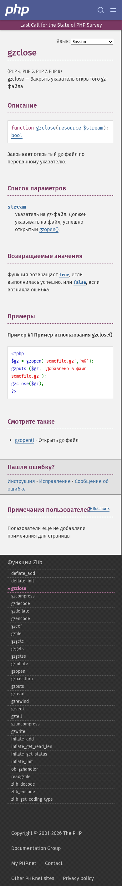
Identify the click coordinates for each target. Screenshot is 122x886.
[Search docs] (100, 10)
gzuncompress (25, 724)
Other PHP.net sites (32, 878)
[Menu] (113, 10)
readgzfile (21, 776)
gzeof (16, 626)
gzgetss (18, 656)
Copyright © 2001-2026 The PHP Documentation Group (46, 840)
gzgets (17, 648)
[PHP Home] (17, 10)
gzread (17, 694)
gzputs (17, 686)
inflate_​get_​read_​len (31, 746)
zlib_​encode (23, 791)
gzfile (16, 633)
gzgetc (17, 641)
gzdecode (20, 603)
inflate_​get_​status (29, 754)
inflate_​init (22, 761)
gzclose (18, 588)
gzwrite (18, 731)
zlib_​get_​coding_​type (32, 799)
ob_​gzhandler (24, 769)
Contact (54, 863)
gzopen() (48, 229)
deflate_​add (23, 573)
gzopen (18, 671)
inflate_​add (22, 739)
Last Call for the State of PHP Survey (61, 25)
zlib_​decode (23, 784)
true (64, 275)
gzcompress (23, 596)
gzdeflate (20, 611)
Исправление (55, 481)
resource (69, 128)
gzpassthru (22, 679)
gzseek (18, 709)
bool (17, 135)
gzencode (20, 618)
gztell (16, 716)
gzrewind (20, 701)
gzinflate (19, 663)
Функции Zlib (25, 562)
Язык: (63, 41)
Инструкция (21, 481)
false (80, 282)
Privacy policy (78, 878)
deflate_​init (22, 581)
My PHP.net (23, 863)
